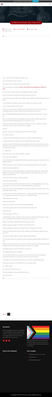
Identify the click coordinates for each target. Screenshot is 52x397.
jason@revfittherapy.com (35, 360)
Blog (36, 29)
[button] (26, 55)
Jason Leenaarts (21, 29)
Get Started (35, 1)
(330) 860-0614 (32, 357)
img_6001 (5, 314)
